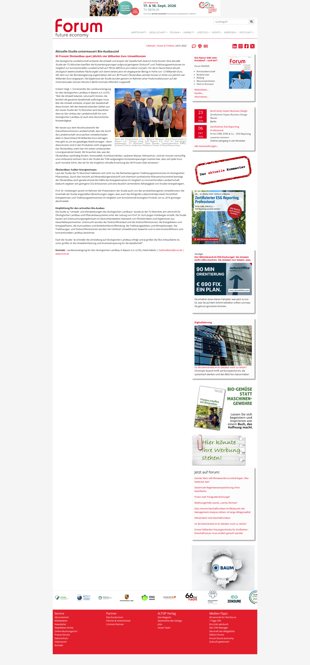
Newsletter (60, 624)
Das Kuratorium (114, 617)
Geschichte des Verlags (170, 620)
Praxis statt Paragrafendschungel (212, 496)
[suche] (251, 21)
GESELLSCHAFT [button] (157, 32)
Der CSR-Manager (218, 627)
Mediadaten (61, 620)
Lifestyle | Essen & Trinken (160, 45)
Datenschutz (61, 638)
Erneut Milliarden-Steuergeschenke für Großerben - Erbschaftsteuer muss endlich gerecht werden (221, 531)
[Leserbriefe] (194, 45)
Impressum (61, 641)
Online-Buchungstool (66, 631)
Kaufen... (199, 93)
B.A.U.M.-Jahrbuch (218, 624)
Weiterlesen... (201, 89)
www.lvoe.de (62, 253)
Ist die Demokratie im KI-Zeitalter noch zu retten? (220, 367)
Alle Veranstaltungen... (206, 146)
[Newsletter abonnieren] (206, 45)
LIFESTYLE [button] (202, 32)
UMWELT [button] (188, 32)
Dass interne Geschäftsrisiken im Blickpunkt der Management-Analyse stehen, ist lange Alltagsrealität (222, 510)
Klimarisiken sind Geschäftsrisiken (212, 517)
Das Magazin (164, 617)
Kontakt (59, 645)
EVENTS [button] (216, 32)
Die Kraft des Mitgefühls (222, 631)
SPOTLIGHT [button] (245, 32)
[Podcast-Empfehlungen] (200, 45)
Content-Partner (115, 624)
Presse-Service (62, 634)
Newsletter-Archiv (64, 627)
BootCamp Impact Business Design (228, 110)
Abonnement (62, 617)
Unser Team (164, 627)
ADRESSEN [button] (229, 32)
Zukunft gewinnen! (219, 641)
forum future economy (221, 638)
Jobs (160, 624)
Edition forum (216, 634)
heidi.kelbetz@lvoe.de (170, 250)
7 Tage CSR (215, 620)
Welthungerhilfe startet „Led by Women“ (216, 502)
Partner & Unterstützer (118, 620)
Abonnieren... (201, 96)
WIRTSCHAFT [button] (138, 32)
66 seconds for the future (222, 617)
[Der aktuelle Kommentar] (223, 170)
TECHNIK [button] (174, 32)
